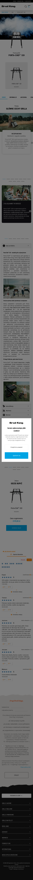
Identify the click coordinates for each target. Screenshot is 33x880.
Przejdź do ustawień (16, 447)
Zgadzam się (16, 455)
